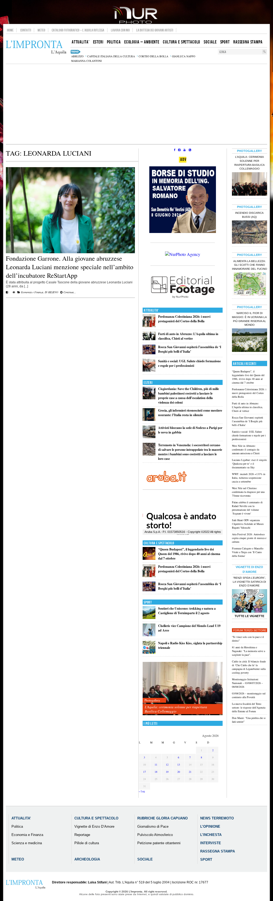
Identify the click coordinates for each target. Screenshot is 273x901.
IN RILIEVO (51, 292)
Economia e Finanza (32, 292)
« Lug (142, 791)
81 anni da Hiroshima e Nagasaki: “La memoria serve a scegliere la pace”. (248, 651)
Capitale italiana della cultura (111, 56)
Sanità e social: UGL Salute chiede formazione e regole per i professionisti (189, 363)
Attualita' (151, 310)
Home (10, 30)
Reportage (82, 835)
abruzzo (77, 56)
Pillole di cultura (86, 843)
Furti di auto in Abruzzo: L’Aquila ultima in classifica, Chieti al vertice (188, 336)
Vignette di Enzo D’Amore (94, 826)
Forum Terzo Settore (249, 630)
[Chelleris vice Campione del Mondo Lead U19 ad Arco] (149, 635)
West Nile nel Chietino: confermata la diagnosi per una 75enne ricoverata (248, 491)
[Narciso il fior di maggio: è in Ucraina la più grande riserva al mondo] (249, 340)
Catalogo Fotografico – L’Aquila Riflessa (78, 30)
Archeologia (87, 859)
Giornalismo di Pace (152, 826)
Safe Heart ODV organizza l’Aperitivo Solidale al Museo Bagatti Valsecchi (248, 523)
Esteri (148, 382)
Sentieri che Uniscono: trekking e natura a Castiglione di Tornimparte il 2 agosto (187, 610)
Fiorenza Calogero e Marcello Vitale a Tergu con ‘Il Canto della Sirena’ (247, 552)
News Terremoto (217, 818)
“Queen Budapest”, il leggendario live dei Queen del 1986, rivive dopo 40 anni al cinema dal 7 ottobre (189, 554)
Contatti (25, 30)
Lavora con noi (120, 30)
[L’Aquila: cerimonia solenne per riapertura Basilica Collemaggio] (183, 688)
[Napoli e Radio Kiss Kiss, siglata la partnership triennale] (149, 652)
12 (167, 764)
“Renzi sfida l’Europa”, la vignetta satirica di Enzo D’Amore (249, 581)
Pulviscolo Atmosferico (155, 835)
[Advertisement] (136, 104)
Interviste (210, 843)
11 (156, 764)
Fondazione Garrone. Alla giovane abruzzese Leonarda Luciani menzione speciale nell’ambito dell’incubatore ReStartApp (69, 267)
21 (190, 772)
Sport (148, 602)
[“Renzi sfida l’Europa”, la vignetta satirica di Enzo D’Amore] (249, 601)
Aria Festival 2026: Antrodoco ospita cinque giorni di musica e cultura (249, 538)
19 (167, 772)
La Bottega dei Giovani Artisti (154, 30)
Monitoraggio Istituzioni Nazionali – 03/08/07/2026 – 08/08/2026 (247, 683)
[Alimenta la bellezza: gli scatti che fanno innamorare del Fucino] (249, 284)
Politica (17, 826)
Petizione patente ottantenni (158, 843)
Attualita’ (21, 818)
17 (144, 772)
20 (178, 772)
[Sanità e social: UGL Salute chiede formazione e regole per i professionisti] (149, 370)
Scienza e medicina (26, 843)
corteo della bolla (153, 56)
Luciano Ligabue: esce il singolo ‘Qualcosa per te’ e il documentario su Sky (249, 463)
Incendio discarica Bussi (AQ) (249, 214)
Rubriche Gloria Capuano (162, 818)
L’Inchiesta (211, 835)
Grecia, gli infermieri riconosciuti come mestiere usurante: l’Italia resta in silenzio (190, 412)
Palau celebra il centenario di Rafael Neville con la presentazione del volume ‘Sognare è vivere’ (247, 507)
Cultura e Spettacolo (159, 543)
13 (178, 764)
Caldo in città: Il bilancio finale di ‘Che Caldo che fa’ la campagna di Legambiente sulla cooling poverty (249, 666)
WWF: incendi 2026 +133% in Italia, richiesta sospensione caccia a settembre (248, 477)
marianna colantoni (86, 61)
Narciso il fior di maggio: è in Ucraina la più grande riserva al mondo (249, 319)
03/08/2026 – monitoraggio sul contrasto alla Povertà (249, 695)
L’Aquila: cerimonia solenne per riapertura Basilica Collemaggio (176, 709)
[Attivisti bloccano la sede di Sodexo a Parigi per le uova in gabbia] (149, 437)
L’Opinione (210, 826)
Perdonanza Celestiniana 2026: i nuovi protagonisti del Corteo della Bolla (184, 318)
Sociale (145, 859)
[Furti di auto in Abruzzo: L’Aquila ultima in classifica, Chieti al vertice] (149, 339)
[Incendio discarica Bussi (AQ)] (249, 232)
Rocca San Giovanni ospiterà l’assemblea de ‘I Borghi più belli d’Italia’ (189, 349)
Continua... (69, 292)
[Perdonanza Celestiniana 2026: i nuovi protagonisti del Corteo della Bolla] (149, 326)
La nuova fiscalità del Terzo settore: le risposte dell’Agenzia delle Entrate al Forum (248, 707)
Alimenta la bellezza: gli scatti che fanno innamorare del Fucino (249, 265)
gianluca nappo (183, 56)
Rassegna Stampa (217, 851)
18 (156, 772)
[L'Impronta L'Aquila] (36, 48)
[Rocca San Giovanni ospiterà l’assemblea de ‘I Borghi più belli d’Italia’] (149, 353)
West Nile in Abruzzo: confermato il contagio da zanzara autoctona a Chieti (246, 449)
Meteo (41, 30)
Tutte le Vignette (249, 616)
